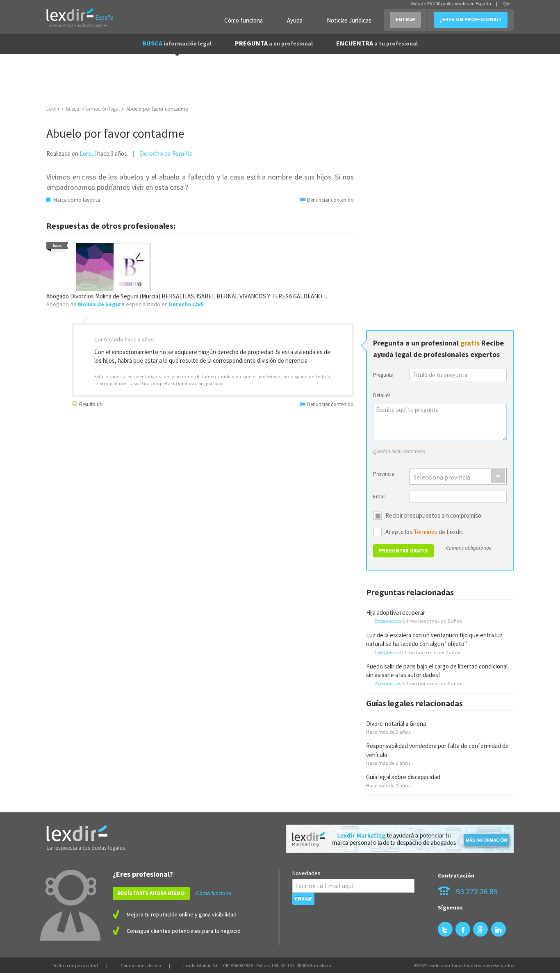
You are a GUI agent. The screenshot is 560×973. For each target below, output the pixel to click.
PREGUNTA (274, 43)
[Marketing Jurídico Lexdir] (400, 839)
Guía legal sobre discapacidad (403, 777)
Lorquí (88, 153)
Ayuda (295, 20)
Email (379, 496)
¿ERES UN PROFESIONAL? (470, 19)
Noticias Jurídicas (349, 20)
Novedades (306, 873)
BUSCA (177, 43)
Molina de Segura (101, 304)
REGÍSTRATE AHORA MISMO (151, 893)
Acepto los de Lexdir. (424, 532)
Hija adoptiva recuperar (395, 612)
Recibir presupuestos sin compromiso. (434, 515)
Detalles (381, 395)
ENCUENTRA (377, 43)
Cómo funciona (243, 20)
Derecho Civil (186, 304)
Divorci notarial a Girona (396, 723)
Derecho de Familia (166, 153)
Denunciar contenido (330, 199)
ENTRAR (405, 19)
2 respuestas (387, 620)
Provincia (383, 474)
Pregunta (383, 374)
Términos (425, 532)
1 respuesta (386, 652)
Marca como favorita (76, 199)
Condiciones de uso (141, 965)
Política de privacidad (75, 965)
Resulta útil (91, 404)
